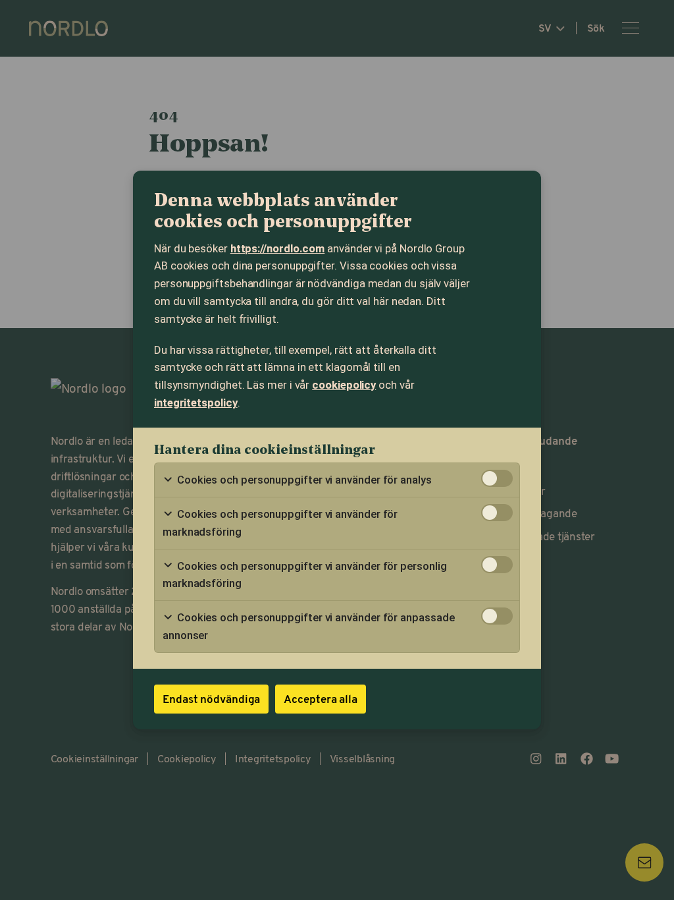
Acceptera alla (320, 698)
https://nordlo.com (277, 248)
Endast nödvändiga (211, 698)
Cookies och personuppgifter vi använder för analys (303, 479)
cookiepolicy (344, 384)
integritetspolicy (196, 402)
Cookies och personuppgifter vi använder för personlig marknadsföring (304, 574)
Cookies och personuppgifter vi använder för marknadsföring (280, 522)
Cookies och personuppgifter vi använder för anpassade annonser (308, 626)
